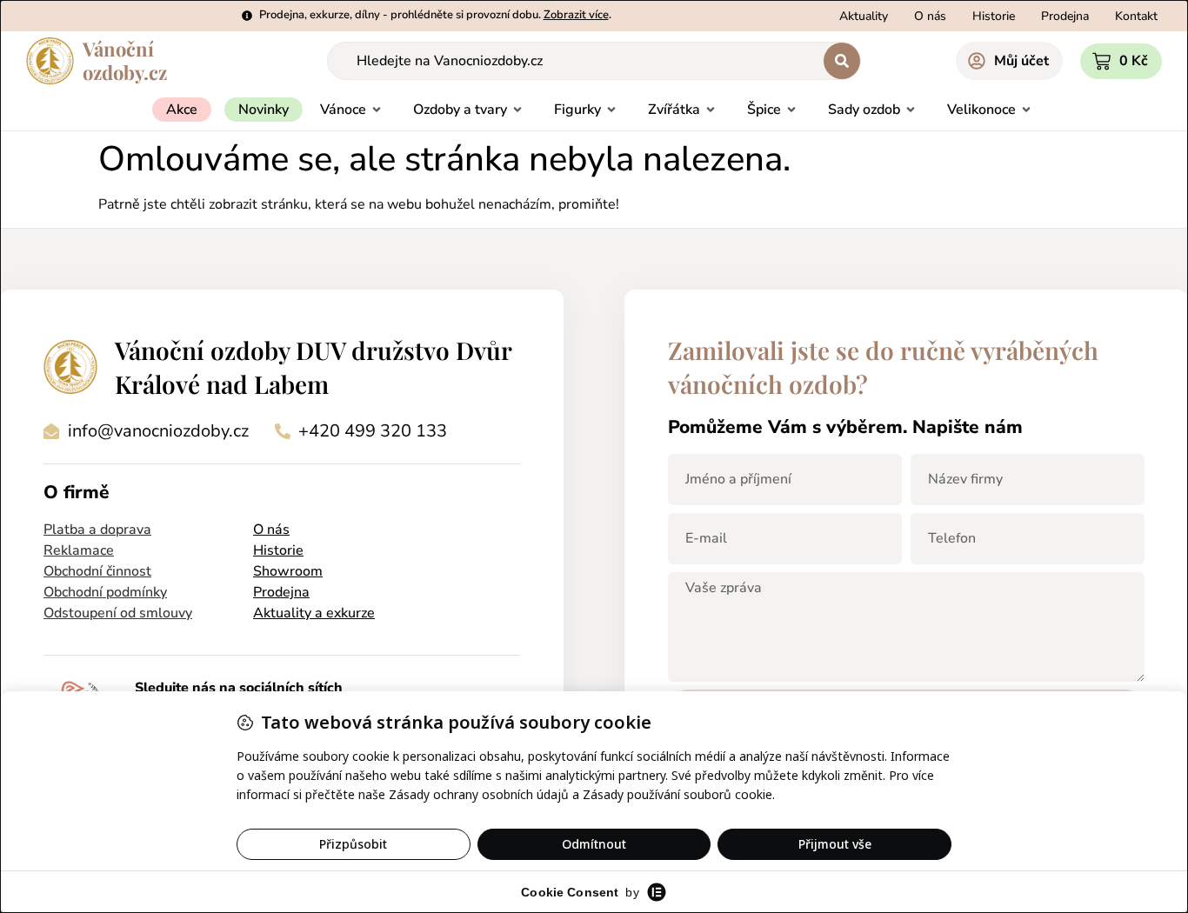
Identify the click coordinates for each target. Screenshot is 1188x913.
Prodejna (281, 592)
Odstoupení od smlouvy (117, 613)
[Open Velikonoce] (1026, 109)
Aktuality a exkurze (314, 613)
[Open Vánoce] (376, 109)
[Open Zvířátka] (710, 109)
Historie (278, 550)
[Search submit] (842, 61)
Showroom (288, 571)
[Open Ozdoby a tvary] (517, 109)
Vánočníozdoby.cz (125, 60)
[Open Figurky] (611, 109)
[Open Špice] (791, 109)
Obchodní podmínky (105, 592)
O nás (271, 529)
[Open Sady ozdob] (910, 109)
